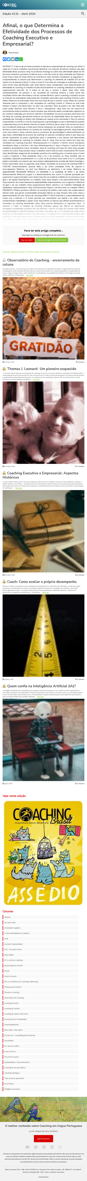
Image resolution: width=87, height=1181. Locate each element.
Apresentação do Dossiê (13, 965)
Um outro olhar (10, 922)
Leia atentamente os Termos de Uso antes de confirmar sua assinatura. (43, 1162)
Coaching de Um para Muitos (15, 1067)
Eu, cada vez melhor (11, 1046)
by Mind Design (43, 1177)
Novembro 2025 (9, 575)
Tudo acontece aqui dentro (14, 1078)
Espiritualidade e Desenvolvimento (17, 1062)
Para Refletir (8, 1041)
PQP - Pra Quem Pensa (13, 949)
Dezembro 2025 (9, 466)
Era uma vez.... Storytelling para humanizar (19, 1035)
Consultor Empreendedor (13, 944)
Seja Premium (43, 1138)
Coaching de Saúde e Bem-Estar (16, 1014)
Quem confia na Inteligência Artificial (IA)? (41, 686)
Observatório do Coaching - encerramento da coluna (41, 262)
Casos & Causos (10, 976)
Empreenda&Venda (11, 1024)
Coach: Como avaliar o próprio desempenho (41, 581)
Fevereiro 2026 (9, 362)
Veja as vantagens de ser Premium (51, 240)
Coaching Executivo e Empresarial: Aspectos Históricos (40, 475)
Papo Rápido (9, 955)
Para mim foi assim (11, 1057)
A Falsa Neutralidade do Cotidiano (16, 933)
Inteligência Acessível (12, 1089)
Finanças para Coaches (12, 987)
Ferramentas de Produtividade (15, 1019)
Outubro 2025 (8, 679)
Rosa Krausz (13, 53)
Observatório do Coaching (14, 998)
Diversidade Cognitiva (12, 928)
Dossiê (6, 971)
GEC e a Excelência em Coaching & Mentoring (21, 981)
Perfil (6, 939)
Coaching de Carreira (12, 1008)
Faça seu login (27, 240)
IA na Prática (9, 1084)
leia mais (29, 275)
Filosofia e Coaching (11, 992)
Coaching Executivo (11, 1003)
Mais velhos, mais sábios (13, 1030)
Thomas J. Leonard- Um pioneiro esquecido (41, 368)
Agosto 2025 (8, 784)
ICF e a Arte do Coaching (13, 960)
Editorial (7, 917)
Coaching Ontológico (12, 1073)
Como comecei (10, 1051)
